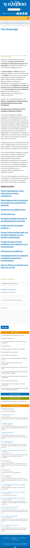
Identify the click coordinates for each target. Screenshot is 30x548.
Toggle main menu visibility (28, 18)
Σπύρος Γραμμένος (6, 346)
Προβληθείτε (14, 538)
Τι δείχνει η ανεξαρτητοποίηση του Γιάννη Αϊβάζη (13, 349)
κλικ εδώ (6, 401)
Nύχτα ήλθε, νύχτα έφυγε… (8, 338)
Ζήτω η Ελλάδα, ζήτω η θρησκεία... (9, 355)
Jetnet (24, 544)
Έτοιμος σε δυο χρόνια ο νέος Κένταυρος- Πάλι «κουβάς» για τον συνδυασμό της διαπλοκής (15, 389)
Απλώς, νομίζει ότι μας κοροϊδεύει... (10, 352)
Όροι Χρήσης (7, 538)
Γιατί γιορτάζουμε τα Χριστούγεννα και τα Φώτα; (13, 335)
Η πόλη (24, 55)
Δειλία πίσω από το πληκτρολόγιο (10, 380)
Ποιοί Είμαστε (22, 538)
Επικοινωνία (15, 540)
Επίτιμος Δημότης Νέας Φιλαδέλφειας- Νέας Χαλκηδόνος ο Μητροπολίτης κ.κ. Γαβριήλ (15, 372)
